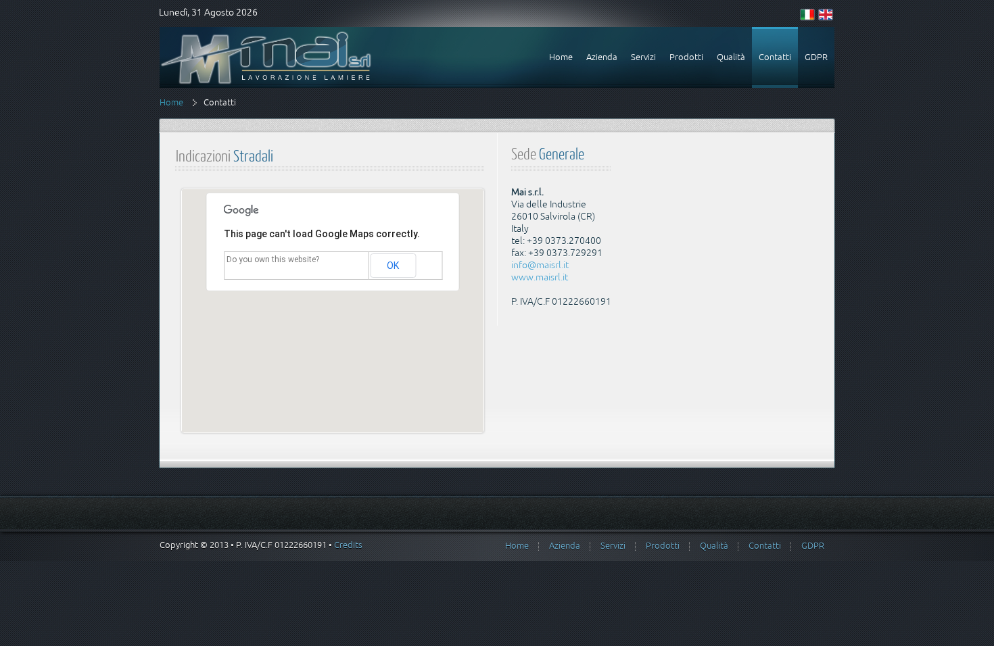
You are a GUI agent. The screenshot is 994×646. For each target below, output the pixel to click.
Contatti (765, 546)
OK (393, 265)
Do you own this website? (273, 259)
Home (171, 102)
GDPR (812, 546)
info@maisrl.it (540, 264)
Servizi (612, 546)
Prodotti (663, 546)
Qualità (714, 546)
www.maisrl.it (539, 277)
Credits (348, 545)
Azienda (564, 546)
